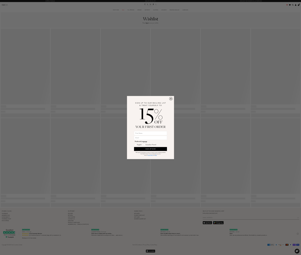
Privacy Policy (150, 155)
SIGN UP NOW (150, 149)
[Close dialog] (170, 98)
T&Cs (156, 155)
